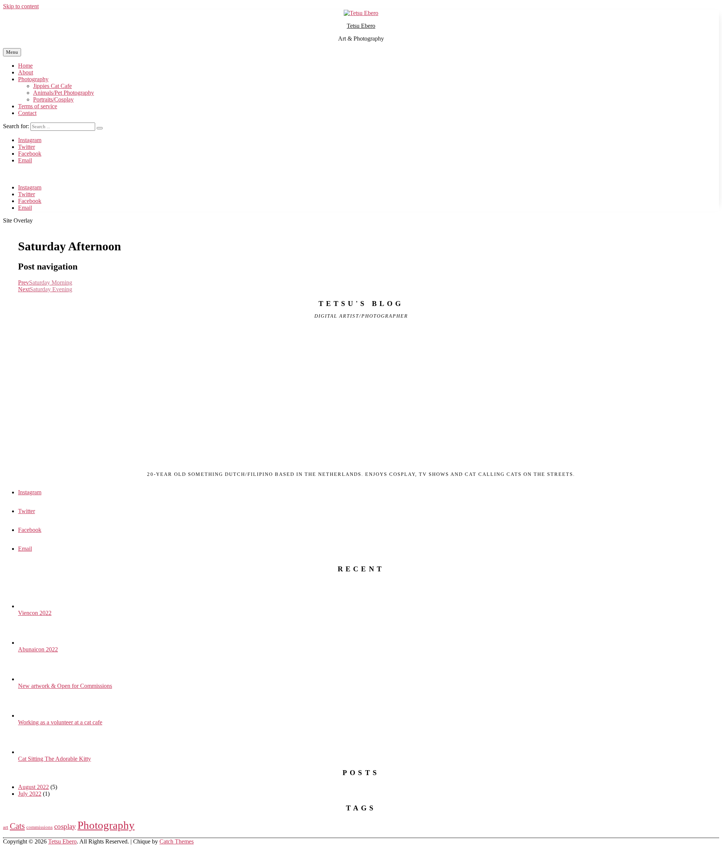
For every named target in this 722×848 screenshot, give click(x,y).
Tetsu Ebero (361, 26)
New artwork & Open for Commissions (65, 686)
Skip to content (21, 6)
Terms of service (37, 106)
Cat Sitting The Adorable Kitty (54, 759)
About (25, 72)
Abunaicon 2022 (38, 649)
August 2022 (33, 787)
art (5, 827)
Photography (33, 79)
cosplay (65, 826)
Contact (27, 113)
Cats (17, 826)
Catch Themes (176, 841)
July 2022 (29, 793)
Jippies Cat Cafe (52, 86)
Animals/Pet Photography (63, 92)
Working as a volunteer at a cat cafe (60, 722)
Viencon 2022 (35, 613)
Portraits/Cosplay (53, 99)
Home (25, 65)
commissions (39, 827)
